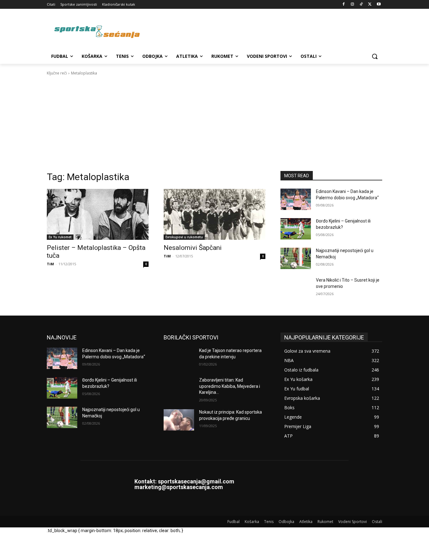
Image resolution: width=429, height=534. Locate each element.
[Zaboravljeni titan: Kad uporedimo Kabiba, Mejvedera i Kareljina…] (179, 388)
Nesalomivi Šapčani (193, 247)
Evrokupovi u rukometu (184, 237)
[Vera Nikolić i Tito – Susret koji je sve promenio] (295, 288)
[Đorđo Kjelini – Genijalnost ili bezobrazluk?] (295, 228)
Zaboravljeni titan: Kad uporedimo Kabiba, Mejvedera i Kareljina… (229, 386)
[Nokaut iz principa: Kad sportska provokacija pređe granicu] (179, 420)
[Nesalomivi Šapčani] (214, 214)
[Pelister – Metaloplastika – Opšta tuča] (98, 214)
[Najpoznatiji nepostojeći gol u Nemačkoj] (295, 258)
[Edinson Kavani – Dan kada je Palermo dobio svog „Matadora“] (295, 199)
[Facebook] (343, 4)
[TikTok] (361, 4)
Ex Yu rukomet (60, 237)
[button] (374, 56)
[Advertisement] (214, 124)
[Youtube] (378, 4)
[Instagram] (352, 4)
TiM (50, 263)
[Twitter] (369, 4)
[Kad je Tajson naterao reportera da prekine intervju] (179, 358)
